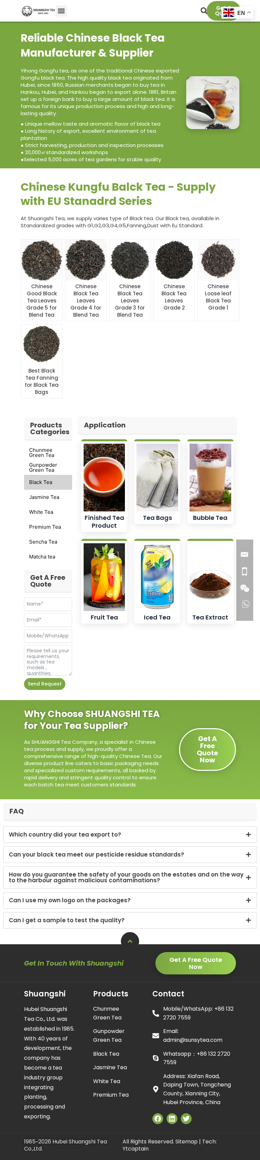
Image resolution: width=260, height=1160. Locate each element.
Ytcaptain (136, 1149)
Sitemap (186, 1141)
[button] (61, 11)
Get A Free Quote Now (207, 749)
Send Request (45, 683)
